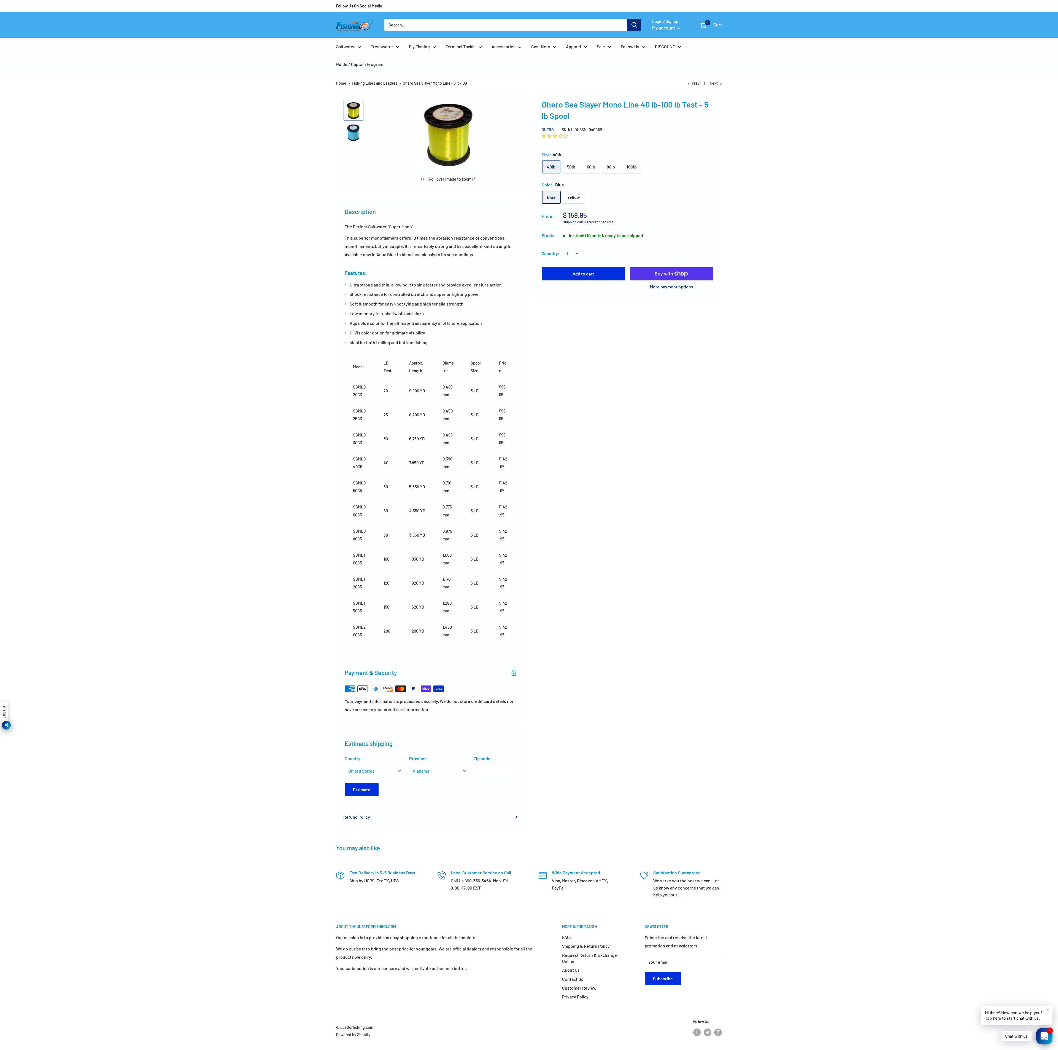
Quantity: (551, 253)
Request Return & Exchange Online (589, 958)
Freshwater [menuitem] (382, 46)
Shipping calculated (578, 222)
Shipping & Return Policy (586, 946)
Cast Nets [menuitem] (540, 46)
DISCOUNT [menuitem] (665, 46)
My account (664, 27)
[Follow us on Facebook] (697, 1032)
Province (418, 758)
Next (714, 83)
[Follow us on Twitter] (707, 1032)
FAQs (567, 937)
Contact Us (572, 979)
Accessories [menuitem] (503, 46)
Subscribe (663, 978)
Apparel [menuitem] (573, 46)
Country (352, 758)
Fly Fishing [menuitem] (419, 46)
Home (341, 83)
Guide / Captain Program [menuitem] (359, 64)
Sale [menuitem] (601, 46)
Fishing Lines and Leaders (374, 83)
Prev (696, 83)
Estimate (361, 789)
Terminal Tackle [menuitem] (461, 46)
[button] (555, 135)
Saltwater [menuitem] (345, 46)
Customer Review (579, 987)
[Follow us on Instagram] (718, 1032)
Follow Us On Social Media (359, 5)
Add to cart (583, 273)
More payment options (671, 286)
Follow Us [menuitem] (630, 46)
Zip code (482, 758)
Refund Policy (356, 816)
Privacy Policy (575, 996)
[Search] (634, 25)
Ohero (548, 129)
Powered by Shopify (353, 1034)
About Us (571, 970)
